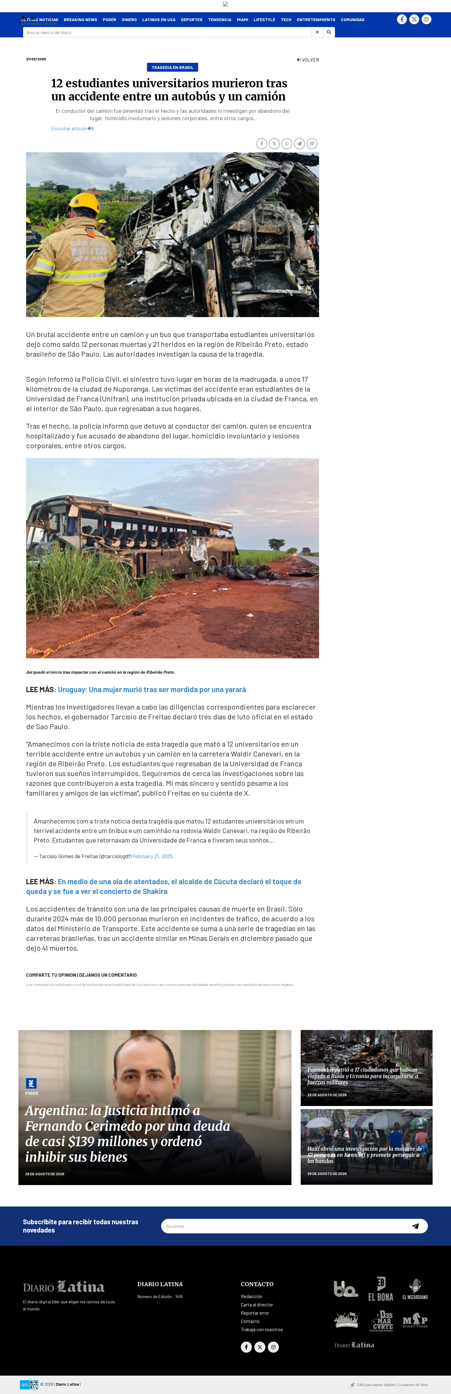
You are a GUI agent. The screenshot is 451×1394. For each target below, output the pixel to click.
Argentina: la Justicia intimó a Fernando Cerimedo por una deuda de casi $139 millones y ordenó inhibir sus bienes (127, 1134)
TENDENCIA (219, 19)
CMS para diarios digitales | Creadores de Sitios (392, 1385)
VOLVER (310, 60)
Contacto (250, 1321)
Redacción (251, 1296)
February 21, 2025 (153, 856)
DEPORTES (191, 19)
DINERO (129, 19)
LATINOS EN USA (158, 19)
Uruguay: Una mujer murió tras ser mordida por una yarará (152, 689)
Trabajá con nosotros (262, 1329)
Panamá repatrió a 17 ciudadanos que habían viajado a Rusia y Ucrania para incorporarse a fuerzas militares (362, 1076)
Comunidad (352, 19)
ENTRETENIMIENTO (316, 19)
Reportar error (255, 1313)
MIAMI (242, 19)
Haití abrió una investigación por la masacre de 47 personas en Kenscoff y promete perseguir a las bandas (364, 1155)
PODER (109, 19)
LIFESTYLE (264, 19)
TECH (286, 19)
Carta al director (257, 1304)
